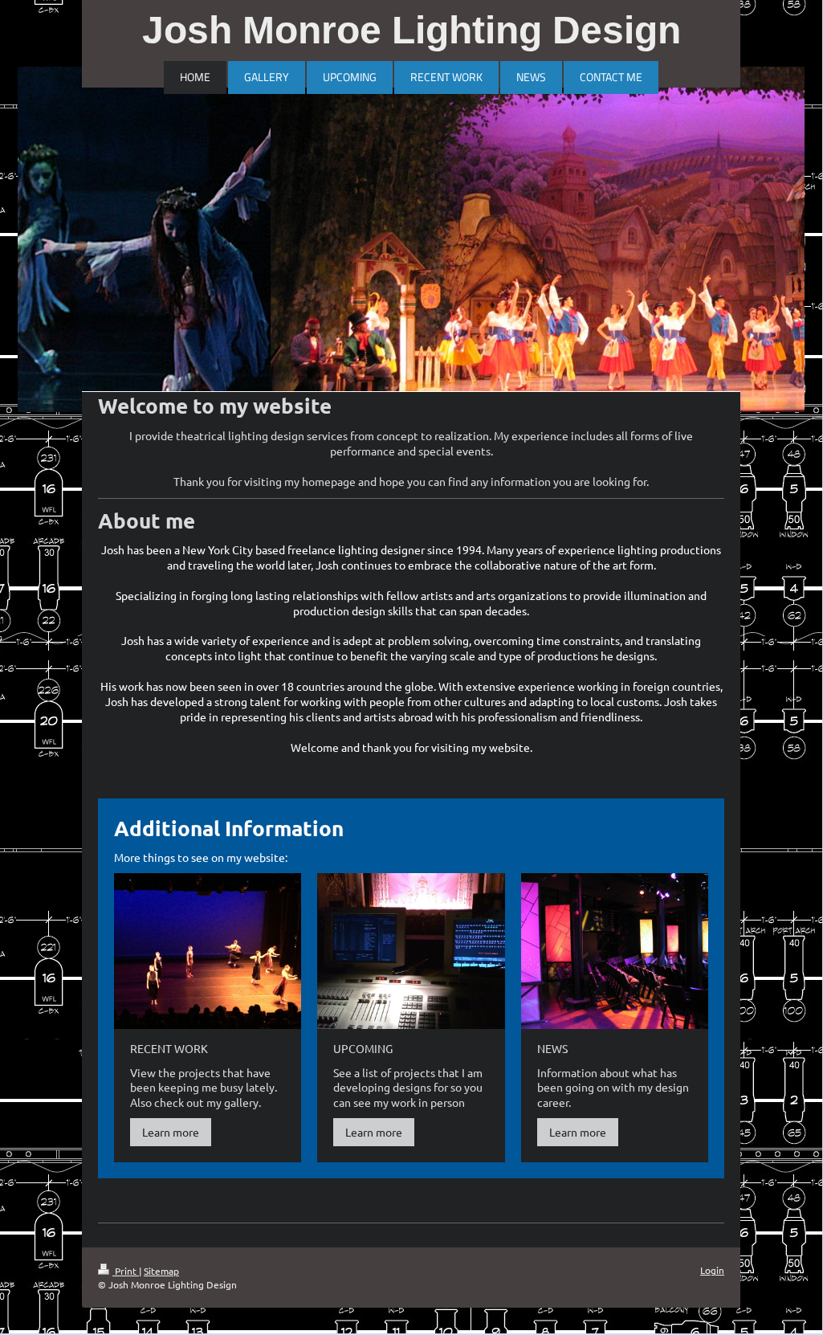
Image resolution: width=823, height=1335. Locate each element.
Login (712, 1270)
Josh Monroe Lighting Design (411, 30)
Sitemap (161, 1270)
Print (125, 1270)
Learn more (170, 1132)
